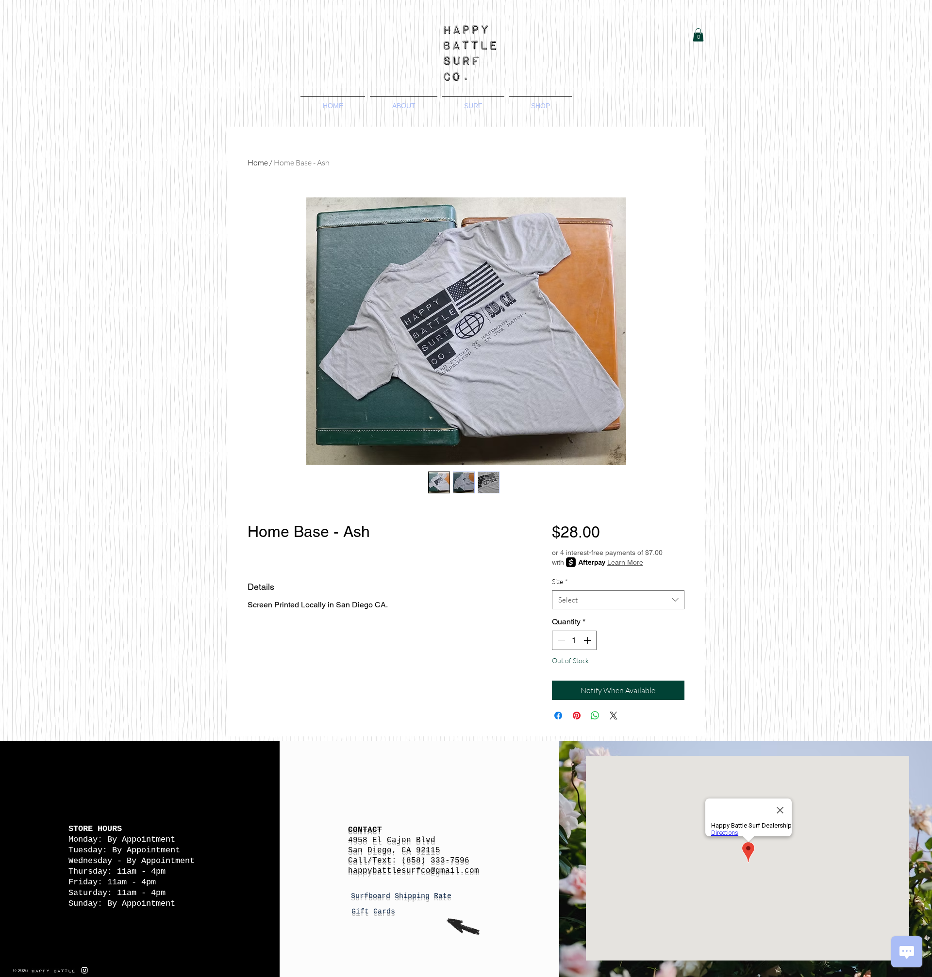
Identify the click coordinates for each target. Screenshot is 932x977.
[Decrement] (560, 640)
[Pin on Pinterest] (576, 715)
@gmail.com (455, 870)
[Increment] (588, 640)
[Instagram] (84, 970)
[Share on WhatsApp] (595, 715)
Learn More (625, 562)
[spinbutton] (574, 640)
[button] (698, 34)
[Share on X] (613, 715)
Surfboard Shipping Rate (403, 896)
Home (258, 162)
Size (560, 581)
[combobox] (618, 599)
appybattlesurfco (392, 870)
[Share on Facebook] (558, 715)
